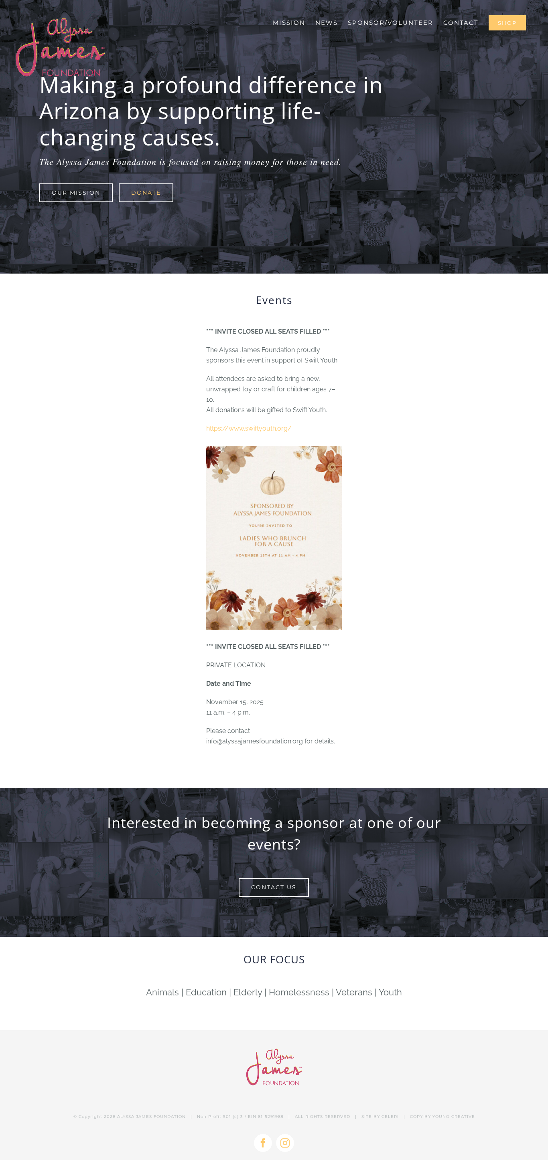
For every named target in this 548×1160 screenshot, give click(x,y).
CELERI (390, 1116)
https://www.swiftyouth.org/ (249, 428)
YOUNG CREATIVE (453, 1116)
